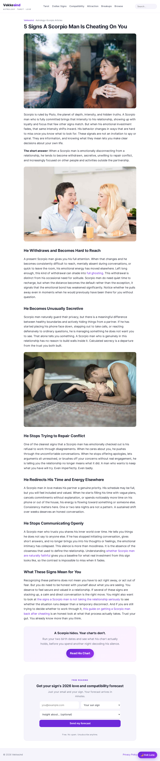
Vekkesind (29, 20)
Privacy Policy (130, 754)
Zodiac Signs (59, 6)
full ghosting (95, 273)
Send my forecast (80, 723)
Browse (119, 6)
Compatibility (76, 6)
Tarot (46, 6)
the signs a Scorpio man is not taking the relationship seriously (78, 599)
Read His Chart (80, 653)
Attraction (92, 6)
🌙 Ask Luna (147, 755)
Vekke (17, 6)
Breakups (106, 6)
